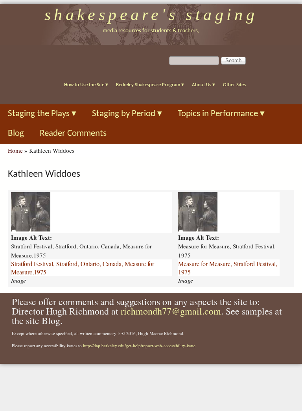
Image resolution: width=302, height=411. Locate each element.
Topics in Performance (221, 113)
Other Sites (234, 84)
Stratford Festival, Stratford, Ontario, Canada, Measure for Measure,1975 (82, 267)
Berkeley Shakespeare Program (150, 84)
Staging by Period (127, 113)
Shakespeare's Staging (151, 15)
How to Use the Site (86, 84)
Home (15, 150)
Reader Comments (73, 133)
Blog (16, 133)
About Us (203, 84)
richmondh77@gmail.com (171, 311)
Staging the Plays (42, 113)
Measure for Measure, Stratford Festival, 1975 (227, 267)
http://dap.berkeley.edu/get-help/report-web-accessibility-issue (139, 345)
